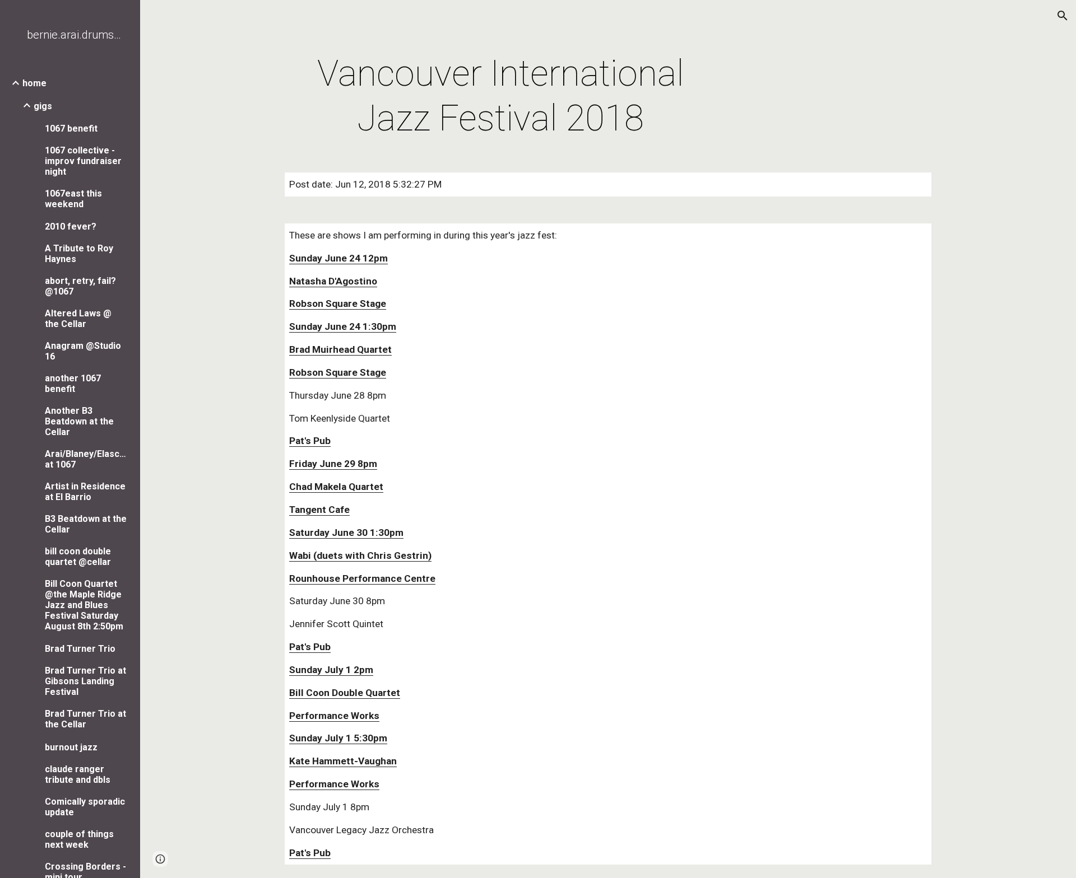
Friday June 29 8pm (333, 463)
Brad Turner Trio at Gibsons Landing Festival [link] (85, 681)
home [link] (34, 83)
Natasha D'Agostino (333, 281)
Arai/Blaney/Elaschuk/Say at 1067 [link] (86, 459)
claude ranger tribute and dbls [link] (77, 774)
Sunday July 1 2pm (331, 669)
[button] (1062, 15)
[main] (500, 96)
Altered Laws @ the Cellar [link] (78, 318)
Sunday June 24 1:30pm (342, 326)
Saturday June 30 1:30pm (346, 532)
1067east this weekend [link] (73, 198)
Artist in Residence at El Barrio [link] (85, 491)
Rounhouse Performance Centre (362, 578)
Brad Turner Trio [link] (80, 648)
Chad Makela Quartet (336, 486)
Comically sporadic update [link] (85, 807)
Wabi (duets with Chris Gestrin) (360, 555)
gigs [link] (43, 106)
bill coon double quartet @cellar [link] (78, 556)
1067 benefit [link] (71, 128)
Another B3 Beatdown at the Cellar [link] (79, 421)
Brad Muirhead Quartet (340, 349)
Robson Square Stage (337, 303)
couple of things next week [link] (79, 839)
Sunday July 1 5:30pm (338, 738)
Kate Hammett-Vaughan (343, 761)
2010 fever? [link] (70, 226)
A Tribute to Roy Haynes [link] (79, 253)
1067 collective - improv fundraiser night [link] (83, 161)
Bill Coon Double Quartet (344, 692)
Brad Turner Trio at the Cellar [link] (85, 719)
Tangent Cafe (319, 509)
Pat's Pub (310, 440)
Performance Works (334, 715)
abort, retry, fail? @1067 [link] (80, 286)
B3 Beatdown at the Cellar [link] (86, 524)
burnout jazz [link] (71, 747)
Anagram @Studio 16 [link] (83, 351)
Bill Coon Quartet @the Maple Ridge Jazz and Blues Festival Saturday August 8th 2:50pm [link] (84, 605)
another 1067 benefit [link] (73, 383)
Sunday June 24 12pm (338, 258)
